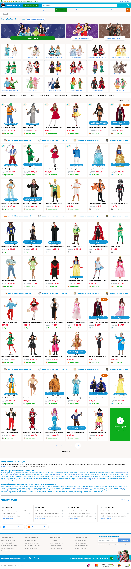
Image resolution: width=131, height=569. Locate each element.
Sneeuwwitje (54, 74)
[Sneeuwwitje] (54, 66)
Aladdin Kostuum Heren (9, 398)
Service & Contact (80, 548)
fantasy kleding (58, 474)
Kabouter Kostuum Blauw (75, 432)
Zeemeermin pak (76, 90)
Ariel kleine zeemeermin (98, 74)
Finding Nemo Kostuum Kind (98, 203)
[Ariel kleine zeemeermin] (98, 66)
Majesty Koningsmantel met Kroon (101, 322)
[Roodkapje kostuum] (76, 66)
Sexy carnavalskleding (7, 548)
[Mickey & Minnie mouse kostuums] (98, 50)
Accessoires (98, 10)
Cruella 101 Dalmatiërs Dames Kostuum (58, 322)
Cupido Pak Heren (73, 203)
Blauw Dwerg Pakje (73, 169)
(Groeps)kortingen (80, 540)
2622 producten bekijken (35, 19)
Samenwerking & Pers (81, 546)
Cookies (23, 565)
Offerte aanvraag (80, 543)
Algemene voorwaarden (7, 565)
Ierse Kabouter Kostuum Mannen (34, 169)
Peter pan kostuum (11, 74)
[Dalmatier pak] (33, 66)
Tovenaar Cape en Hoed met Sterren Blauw (103, 398)
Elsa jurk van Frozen (13, 474)
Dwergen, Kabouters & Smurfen (11, 90)
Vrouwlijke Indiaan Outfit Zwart (99, 127)
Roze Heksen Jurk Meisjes (53, 356)
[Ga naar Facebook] (34, 558)
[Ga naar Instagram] (30, 558)
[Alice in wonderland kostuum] (54, 50)
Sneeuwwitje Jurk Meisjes (119, 169)
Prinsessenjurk (76, 57)
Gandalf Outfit (28, 127)
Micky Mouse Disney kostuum (88, 478)
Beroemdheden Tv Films (32, 543)
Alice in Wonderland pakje (81, 488)
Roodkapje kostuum (76, 74)
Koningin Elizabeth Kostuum (120, 356)
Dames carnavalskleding (8, 540)
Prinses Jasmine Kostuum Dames (12, 203)
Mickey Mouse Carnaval (9, 432)
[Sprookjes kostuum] (81, 30)
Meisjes (29, 10)
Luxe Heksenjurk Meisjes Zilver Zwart (35, 246)
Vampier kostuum (98, 90)
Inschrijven (124, 540)
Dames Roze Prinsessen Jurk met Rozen (80, 322)
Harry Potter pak (85, 480)
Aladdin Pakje (6, 169)
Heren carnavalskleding (8, 543)
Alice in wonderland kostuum (55, 57)
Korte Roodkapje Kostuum (54, 169)
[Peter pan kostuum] (11, 66)
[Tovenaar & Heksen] (54, 83)
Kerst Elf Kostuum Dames (10, 356)
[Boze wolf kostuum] (120, 66)
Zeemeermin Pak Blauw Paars (55, 432)
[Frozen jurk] (11, 50)
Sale (128, 10)
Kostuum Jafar (50, 281)
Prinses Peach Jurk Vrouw (119, 281)
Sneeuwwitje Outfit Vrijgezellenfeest (101, 432)
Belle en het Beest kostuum (120, 57)
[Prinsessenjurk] (76, 50)
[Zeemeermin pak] (76, 83)
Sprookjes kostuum (81, 38)
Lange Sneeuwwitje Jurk (75, 281)
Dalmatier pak (32, 74)
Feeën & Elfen (33, 90)
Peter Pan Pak (115, 246)
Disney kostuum (123, 473)
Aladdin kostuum (33, 57)
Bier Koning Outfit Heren (53, 203)
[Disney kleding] (33, 30)
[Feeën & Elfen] (33, 83)
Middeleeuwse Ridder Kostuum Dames (36, 432)
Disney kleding (33, 38)
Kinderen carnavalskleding (9, 546)
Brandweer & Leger (31, 548)
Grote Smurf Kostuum (9, 322)
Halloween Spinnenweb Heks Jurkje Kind (37, 356)
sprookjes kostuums (7, 466)
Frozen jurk (11, 57)
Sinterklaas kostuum (56, 543)
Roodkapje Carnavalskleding (33, 322)
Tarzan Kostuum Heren (31, 398)
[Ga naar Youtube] (38, 558)
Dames (3, 10)
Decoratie (114, 10)
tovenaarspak (68, 480)
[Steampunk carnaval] (114, 30)
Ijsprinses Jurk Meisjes (74, 398)
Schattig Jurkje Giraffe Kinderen (78, 356)
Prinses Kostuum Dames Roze (121, 322)
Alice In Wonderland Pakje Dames (100, 281)
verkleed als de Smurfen (31, 490)
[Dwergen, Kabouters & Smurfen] (11, 83)
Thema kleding (80, 10)
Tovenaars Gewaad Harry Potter (56, 246)
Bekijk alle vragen (125, 500)
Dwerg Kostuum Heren (74, 246)
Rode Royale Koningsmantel (98, 246)
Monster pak (120, 90)
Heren (16, 10)
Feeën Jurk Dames (29, 281)
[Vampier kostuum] (98, 83)
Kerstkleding (53, 540)
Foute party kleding (31, 540)
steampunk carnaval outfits (75, 474)
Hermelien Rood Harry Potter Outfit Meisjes (38, 203)
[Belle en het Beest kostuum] (120, 50)
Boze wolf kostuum (120, 74)
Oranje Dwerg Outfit (8, 127)
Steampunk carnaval (114, 38)
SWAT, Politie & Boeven (32, 546)
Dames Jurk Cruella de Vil (97, 356)
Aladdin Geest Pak (7, 281)
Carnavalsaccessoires (7, 551)
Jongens (43, 10)
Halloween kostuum (56, 548)
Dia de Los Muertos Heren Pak (121, 203)
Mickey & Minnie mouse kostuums (98, 57)
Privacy (17, 565)
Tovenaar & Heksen (55, 90)
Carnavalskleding (61, 10)
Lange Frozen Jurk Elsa (96, 169)
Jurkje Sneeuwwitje (73, 127)
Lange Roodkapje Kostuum (54, 127)
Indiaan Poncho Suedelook (54, 398)
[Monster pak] (120, 83)
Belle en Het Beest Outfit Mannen (12, 246)
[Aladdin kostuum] (33, 50)
